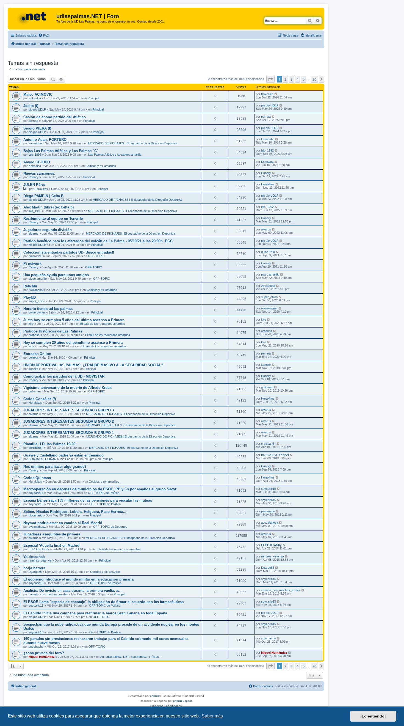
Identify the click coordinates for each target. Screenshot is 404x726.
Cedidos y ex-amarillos (100, 165)
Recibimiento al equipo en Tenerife (53, 218)
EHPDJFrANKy (39, 549)
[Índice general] (32, 18)
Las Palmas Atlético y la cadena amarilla (114, 154)
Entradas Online (37, 354)
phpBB (154, 695)
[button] (270, 79)
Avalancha (36, 290)
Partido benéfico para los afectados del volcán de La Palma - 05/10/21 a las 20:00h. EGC (98, 241)
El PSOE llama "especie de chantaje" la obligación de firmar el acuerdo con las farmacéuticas (103, 602)
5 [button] (304, 79)
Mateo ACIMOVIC (37, 94)
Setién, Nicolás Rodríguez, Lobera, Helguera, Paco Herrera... (74, 512)
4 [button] (297, 79)
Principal (93, 98)
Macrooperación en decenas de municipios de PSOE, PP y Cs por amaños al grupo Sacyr (99, 489)
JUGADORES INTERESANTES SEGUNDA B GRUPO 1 (68, 433)
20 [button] (314, 79)
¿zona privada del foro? (43, 653)
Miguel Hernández (42, 656)
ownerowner (37, 312)
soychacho (36, 646)
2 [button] (285, 79)
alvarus (33, 233)
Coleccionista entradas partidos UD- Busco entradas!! (68, 252)
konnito (33, 368)
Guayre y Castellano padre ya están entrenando (63, 455)
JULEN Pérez (34, 185)
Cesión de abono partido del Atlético (54, 117)
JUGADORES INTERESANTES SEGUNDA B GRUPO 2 (68, 421)
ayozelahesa (37, 526)
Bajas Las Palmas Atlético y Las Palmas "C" (60, 151)
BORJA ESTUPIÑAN (42, 459)
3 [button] (291, 79)
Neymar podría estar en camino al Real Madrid (62, 523)
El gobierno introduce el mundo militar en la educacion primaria (78, 579)
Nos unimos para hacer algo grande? (55, 466)
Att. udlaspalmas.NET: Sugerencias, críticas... (130, 656)
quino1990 (35, 256)
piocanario (35, 515)
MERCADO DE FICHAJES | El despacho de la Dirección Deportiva (132, 143)
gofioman (35, 391)
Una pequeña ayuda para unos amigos (56, 275)
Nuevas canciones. (39, 173)
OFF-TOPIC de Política (103, 492)
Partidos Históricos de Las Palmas (52, 331)
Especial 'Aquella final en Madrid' (51, 545)
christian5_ (36, 447)
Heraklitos (41, 189)
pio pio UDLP (37, 109)
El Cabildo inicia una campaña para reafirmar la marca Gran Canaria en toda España (95, 613)
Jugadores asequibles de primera (51, 534)
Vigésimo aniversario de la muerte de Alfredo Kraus (67, 388)
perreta (33, 120)
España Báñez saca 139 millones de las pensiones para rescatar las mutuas (87, 500)
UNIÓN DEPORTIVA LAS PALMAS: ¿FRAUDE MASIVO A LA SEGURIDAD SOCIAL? (93, 365)
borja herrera (34, 568)
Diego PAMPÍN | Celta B (43, 196)
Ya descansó (34, 557)
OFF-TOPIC (96, 256)
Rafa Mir (30, 286)
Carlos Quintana (37, 478)
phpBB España (183, 700)
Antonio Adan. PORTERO (45, 140)
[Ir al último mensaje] (276, 94)
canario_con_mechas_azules (48, 594)
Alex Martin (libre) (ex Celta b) (48, 207)
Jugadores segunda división (47, 230)
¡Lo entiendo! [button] (373, 716)
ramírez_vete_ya (40, 560)
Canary (33, 177)
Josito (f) (30, 106)
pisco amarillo (38, 278)
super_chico (37, 301)
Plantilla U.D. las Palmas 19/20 (49, 444)
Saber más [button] (212, 716)
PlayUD (29, 297)
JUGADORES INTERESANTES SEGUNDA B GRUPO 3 (68, 410)
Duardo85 (35, 571)
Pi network (32, 264)
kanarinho (35, 143)
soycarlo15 (36, 492)
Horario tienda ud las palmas (48, 309)
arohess (34, 335)
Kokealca (35, 98)
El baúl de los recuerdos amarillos (102, 323)
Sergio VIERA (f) (37, 128)
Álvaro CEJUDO (36, 162)
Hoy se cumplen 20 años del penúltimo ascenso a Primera (73, 342)
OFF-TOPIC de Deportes (110, 526)
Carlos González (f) (39, 399)
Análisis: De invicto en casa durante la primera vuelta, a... (72, 590)
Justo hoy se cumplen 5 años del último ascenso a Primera (73, 320)
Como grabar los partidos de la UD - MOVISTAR (63, 376)
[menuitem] (43, 35)
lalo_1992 (35, 154)
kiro (31, 323)
